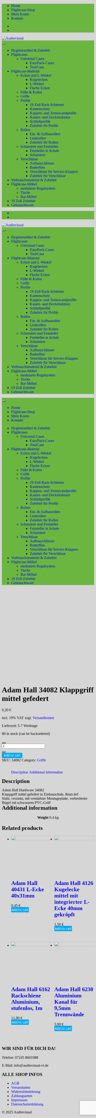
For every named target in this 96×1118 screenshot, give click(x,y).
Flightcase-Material (25, 71)
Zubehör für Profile (44, 126)
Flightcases (19, 54)
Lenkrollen (38, 138)
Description (19, 772)
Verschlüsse (29, 159)
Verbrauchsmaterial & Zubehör (34, 180)
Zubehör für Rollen (44, 142)
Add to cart (12, 755)
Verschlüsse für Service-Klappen (54, 172)
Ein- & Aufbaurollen (45, 134)
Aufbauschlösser (42, 163)
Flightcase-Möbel (24, 184)
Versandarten (20, 1087)
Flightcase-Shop (23, 10)
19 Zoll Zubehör (23, 201)
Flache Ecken (40, 88)
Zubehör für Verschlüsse (48, 176)
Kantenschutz (40, 109)
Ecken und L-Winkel (36, 75)
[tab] (19, 772)
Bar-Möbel (29, 197)
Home (15, 6)
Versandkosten (43, 718)
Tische (25, 192)
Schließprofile (40, 121)
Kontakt (17, 18)
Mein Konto (20, 14)
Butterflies (37, 167)
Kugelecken (39, 80)
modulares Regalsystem (38, 188)
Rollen (25, 130)
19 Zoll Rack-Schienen (47, 105)
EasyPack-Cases (42, 63)
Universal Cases (32, 59)
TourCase (37, 67)
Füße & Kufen (31, 92)
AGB (15, 1083)
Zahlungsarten (21, 1096)
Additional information (46, 772)
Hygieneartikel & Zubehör (30, 50)
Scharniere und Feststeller (39, 146)
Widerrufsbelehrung (25, 1092)
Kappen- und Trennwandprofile (53, 113)
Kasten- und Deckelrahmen (50, 117)
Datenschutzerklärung (27, 1104)
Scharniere (37, 155)
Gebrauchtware (22, 205)
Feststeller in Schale (44, 151)
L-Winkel (37, 84)
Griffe (25, 96)
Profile (25, 100)
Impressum (19, 1100)
